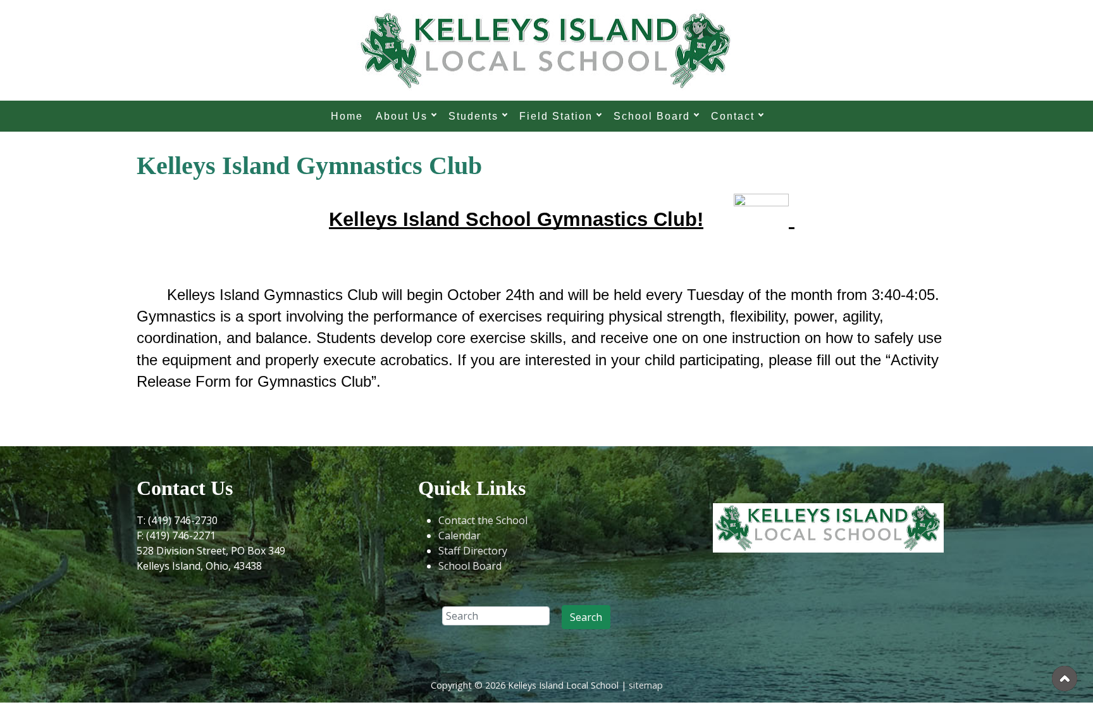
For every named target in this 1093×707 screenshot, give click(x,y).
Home (347, 116)
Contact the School (483, 520)
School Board (470, 566)
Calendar (459, 535)
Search (586, 617)
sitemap (646, 685)
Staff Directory (472, 551)
